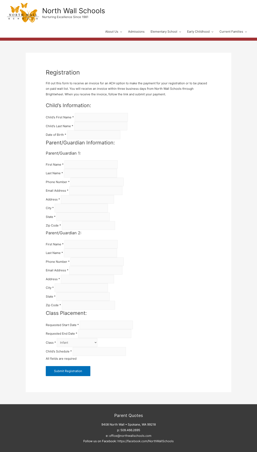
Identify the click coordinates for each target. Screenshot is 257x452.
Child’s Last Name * (60, 126)
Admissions (136, 31)
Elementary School (164, 31)
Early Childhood (198, 31)
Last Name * (55, 173)
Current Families (231, 31)
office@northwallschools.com (130, 436)
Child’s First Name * (60, 117)
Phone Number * (58, 182)
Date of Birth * (56, 135)
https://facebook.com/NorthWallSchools (145, 441)
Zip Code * (54, 225)
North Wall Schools (73, 10)
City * (50, 208)
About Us (111, 31)
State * (51, 217)
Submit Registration (68, 371)
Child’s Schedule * (59, 351)
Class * (51, 342)
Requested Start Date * (63, 325)
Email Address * (57, 190)
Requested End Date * (62, 333)
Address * (53, 199)
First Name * (55, 164)
